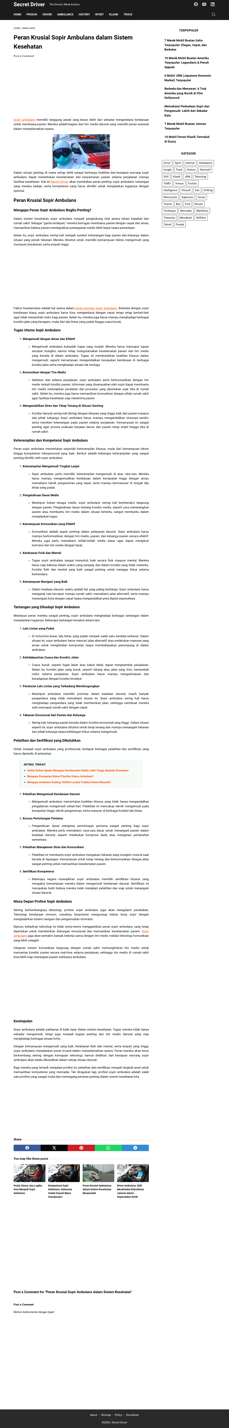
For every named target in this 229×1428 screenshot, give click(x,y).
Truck (128, 14)
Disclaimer (132, 1415)
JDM (187, 176)
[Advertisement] (81, 88)
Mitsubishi (186, 217)
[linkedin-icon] (212, 4)
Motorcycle (170, 197)
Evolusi (192, 183)
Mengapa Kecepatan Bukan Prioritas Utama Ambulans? (60, 776)
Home (17, 14)
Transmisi (169, 217)
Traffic (167, 183)
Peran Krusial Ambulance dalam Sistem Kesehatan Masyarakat (97, 1189)
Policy (118, 1415)
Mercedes (186, 210)
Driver (47, 14)
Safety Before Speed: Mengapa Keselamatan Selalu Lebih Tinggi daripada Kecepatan (77, 770)
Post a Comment (24, 56)
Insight (168, 169)
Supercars (187, 197)
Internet (190, 163)
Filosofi (186, 190)
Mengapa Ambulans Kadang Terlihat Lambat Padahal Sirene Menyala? (69, 782)
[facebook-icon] (196, 4)
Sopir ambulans (24, 119)
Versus (179, 183)
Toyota (168, 204)
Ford (187, 204)
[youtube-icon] (204, 4)
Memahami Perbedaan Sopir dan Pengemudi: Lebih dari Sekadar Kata (186, 111)
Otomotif (205, 169)
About (93, 1415)
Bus (178, 204)
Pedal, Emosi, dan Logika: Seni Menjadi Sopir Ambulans (28, 1189)
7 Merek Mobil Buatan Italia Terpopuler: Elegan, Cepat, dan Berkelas (185, 45)
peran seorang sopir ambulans (96, 308)
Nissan (198, 204)
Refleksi (201, 217)
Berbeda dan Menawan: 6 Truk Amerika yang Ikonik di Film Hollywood (185, 93)
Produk (31, 14)
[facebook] (27, 1148)
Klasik (113, 14)
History (84, 14)
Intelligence (170, 190)
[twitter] (54, 1148)
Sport (99, 14)
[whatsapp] (108, 1148)
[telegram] (135, 1148)
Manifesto (202, 210)
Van (197, 190)
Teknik (167, 224)
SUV (166, 176)
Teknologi (200, 176)
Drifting (208, 190)
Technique (170, 210)
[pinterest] (81, 1148)
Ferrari (201, 197)
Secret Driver (29, 4)
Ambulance (65, 14)
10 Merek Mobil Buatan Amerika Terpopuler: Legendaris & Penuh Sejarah (186, 62)
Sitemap (106, 1415)
